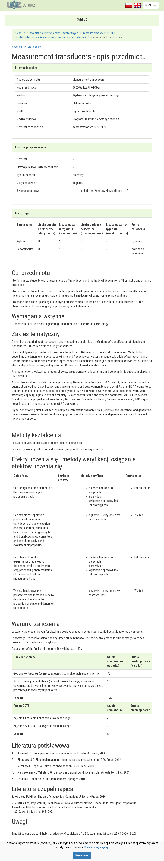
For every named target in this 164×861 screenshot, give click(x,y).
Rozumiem (82, 855)
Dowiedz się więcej (96, 847)
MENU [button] (149, 5)
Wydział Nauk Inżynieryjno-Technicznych (53, 33)
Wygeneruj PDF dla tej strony (26, 46)
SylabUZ (29, 5)
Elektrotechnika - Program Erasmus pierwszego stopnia (52, 37)
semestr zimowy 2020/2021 (100, 33)
